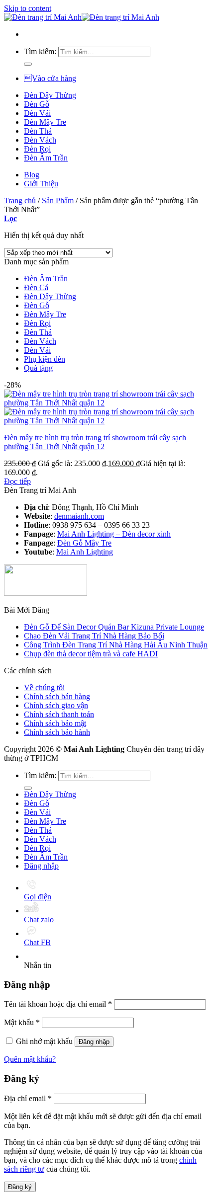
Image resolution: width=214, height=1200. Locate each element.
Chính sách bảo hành (57, 732)
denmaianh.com (79, 516)
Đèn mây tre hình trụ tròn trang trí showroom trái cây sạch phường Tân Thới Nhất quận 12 (95, 442)
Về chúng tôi (44, 687)
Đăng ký (20, 1187)
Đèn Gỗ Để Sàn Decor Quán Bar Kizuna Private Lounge (114, 627)
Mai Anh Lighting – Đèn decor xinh (114, 534)
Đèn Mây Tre (45, 122)
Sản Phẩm (58, 200)
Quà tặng (38, 368)
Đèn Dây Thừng (50, 95)
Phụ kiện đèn (44, 359)
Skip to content (27, 8)
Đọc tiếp (17, 481)
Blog (31, 174)
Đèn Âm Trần (46, 158)
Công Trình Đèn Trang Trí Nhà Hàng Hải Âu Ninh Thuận (116, 644)
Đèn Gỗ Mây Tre (84, 543)
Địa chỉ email (28, 1098)
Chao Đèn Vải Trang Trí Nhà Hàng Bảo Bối (94, 636)
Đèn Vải (37, 113)
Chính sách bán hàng (57, 696)
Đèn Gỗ (36, 104)
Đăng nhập (94, 1041)
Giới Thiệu (41, 183)
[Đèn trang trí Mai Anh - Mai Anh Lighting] (81, 17)
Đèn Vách (40, 140)
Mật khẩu (22, 1022)
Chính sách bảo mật (55, 723)
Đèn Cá (36, 287)
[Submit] (28, 64)
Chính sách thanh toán (59, 714)
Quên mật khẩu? (30, 1059)
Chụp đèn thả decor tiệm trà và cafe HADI (91, 653)
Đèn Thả (38, 131)
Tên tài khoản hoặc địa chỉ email (58, 1004)
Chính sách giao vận (56, 705)
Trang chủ (20, 200)
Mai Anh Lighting (84, 552)
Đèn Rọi (37, 149)
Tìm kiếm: (40, 51)
